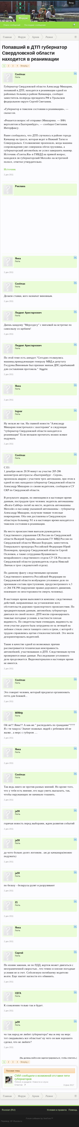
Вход (71, 3)
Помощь (73, 1110)
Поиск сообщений (11, 25)
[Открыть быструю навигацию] (75, 37)
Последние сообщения (35, 25)
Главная (8, 17)
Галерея (38, 17)
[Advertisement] (39, 222)
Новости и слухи (40, 1082)
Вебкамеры (56, 17)
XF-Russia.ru (16, 1121)
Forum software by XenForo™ (39, 1118)
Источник (10, 169)
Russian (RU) (8, 1110)
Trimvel (18, 1082)
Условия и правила (57, 1110)
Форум (23, 18)
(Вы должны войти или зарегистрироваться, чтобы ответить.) (48, 1058)
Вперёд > (25, 66)
